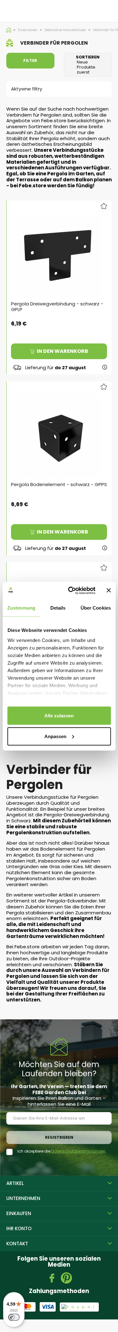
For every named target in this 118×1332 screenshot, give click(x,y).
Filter (30, 60)
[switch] (14, 1317)
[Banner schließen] (108, 590)
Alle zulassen (59, 715)
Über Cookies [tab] (96, 608)
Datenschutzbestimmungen (78, 1151)
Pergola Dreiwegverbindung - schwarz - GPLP (57, 306)
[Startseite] (9, 29)
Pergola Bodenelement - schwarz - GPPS (59, 485)
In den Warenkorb (62, 351)
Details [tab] (58, 608)
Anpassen (55, 736)
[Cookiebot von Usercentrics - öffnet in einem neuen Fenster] (71, 590)
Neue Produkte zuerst (87, 64)
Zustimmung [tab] (21, 608)
